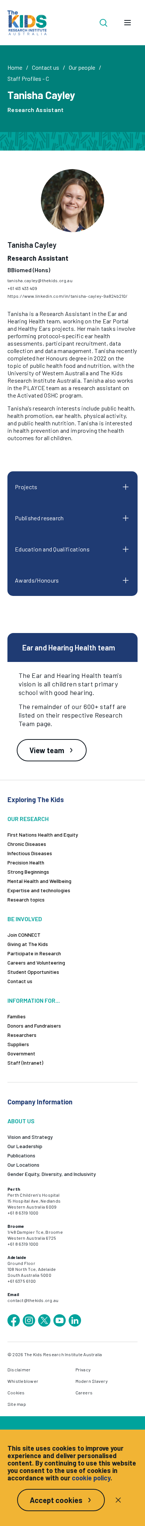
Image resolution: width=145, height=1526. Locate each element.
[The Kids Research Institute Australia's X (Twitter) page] (44, 1320)
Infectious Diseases (29, 853)
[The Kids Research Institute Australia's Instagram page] (29, 1320)
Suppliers (18, 1044)
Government (21, 1053)
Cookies (16, 1392)
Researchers (21, 1035)
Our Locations (23, 1164)
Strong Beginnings (28, 872)
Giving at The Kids (27, 944)
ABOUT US (21, 1120)
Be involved (24, 918)
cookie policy (91, 1478)
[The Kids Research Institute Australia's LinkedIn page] (74, 1320)
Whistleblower (22, 1381)
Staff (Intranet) (25, 1062)
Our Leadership (24, 1146)
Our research (28, 818)
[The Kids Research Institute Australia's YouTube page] (59, 1320)
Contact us (45, 67)
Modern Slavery (91, 1381)
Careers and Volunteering (36, 962)
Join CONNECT (24, 935)
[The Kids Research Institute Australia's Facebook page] (13, 1320)
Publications (21, 1155)
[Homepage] (26, 22)
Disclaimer (18, 1369)
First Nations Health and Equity (42, 834)
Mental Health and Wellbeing (39, 881)
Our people (82, 67)
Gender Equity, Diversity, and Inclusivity (51, 1174)
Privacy (83, 1369)
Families (16, 1016)
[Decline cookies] (118, 1500)
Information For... (33, 1000)
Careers (84, 1392)
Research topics (26, 899)
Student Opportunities (33, 972)
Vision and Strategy (30, 1137)
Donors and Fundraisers (34, 1025)
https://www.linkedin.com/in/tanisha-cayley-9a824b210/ (67, 296)
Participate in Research (34, 953)
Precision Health (25, 862)
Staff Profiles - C (28, 78)
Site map (16, 1404)
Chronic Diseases (26, 844)
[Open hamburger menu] (127, 23)
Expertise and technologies (38, 890)
